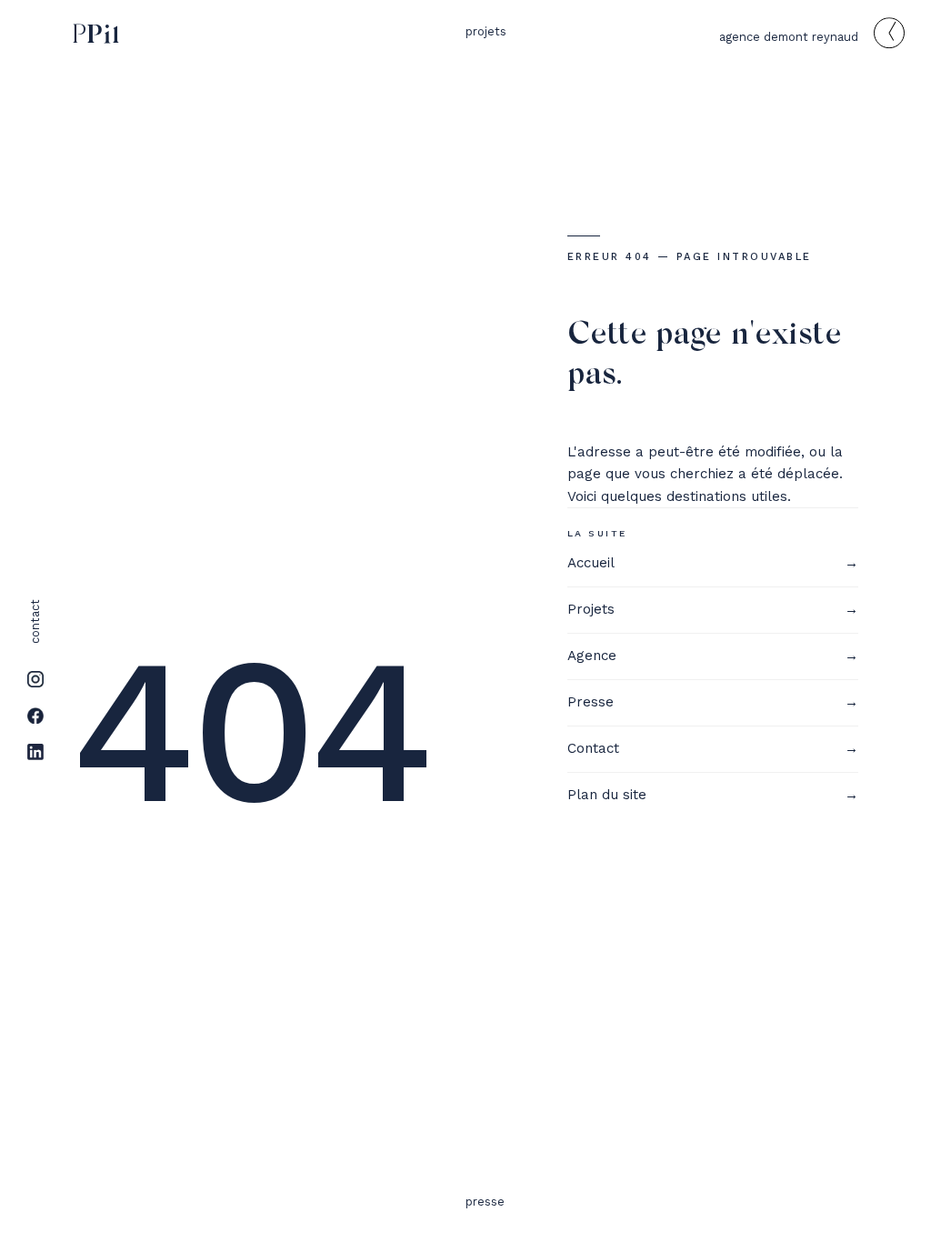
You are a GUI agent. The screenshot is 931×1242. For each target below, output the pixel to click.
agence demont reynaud (788, 37)
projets (486, 31)
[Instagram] (35, 679)
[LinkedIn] (35, 752)
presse (485, 1201)
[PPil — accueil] (92, 36)
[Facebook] (35, 715)
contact (35, 621)
